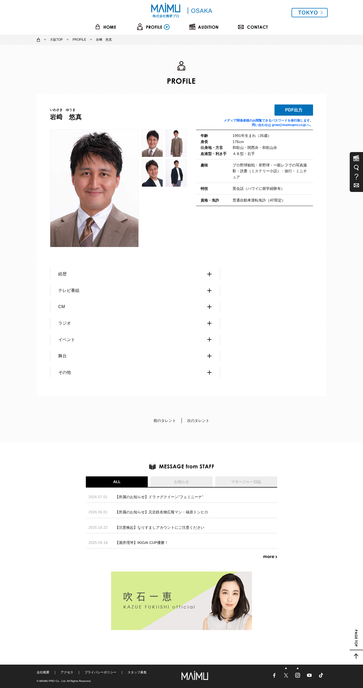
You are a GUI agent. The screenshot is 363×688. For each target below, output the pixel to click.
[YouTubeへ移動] (310, 677)
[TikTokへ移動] (321, 677)
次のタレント (198, 420)
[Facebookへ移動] (275, 677)
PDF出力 (293, 110)
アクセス (67, 672)
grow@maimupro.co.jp (289, 125)
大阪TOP (56, 39)
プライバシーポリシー (100, 672)
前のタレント (165, 420)
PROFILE (79, 39)
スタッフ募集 (137, 672)
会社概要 (43, 672)
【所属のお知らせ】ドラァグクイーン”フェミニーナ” (159, 497)
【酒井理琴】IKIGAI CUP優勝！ (141, 542)
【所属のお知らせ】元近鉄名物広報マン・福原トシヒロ (161, 512)
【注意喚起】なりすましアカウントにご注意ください (159, 527)
